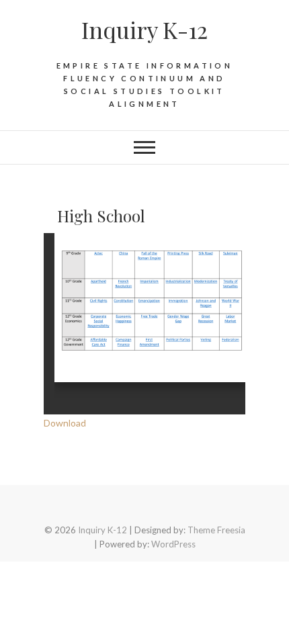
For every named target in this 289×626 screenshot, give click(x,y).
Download (65, 423)
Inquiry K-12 (144, 29)
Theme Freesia (216, 530)
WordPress (173, 544)
